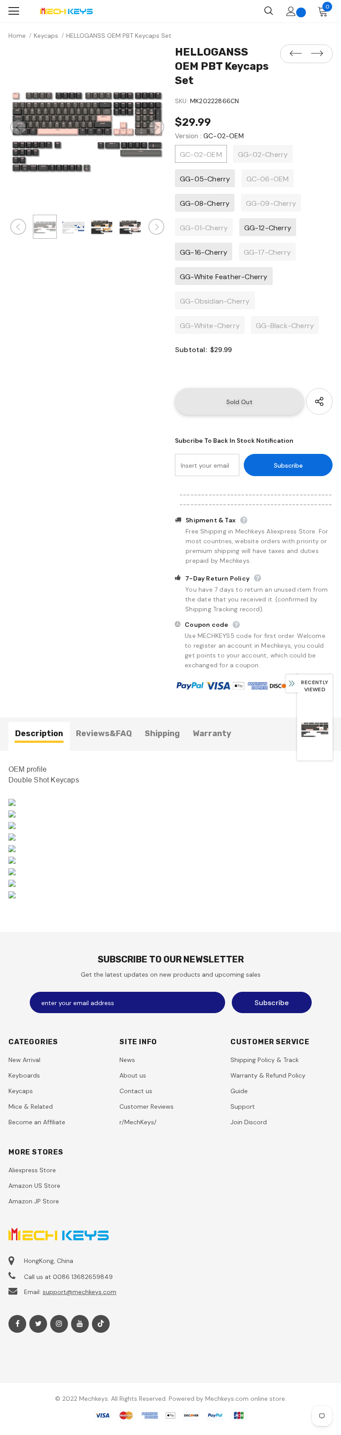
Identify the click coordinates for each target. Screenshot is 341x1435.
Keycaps (46, 36)
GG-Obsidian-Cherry (215, 301)
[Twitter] (38, 1324)
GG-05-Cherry (205, 179)
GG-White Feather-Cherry (224, 276)
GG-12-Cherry (267, 227)
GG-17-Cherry (267, 252)
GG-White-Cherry (210, 325)
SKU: (181, 101)
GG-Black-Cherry (285, 325)
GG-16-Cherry (203, 252)
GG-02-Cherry (263, 154)
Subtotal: (191, 349)
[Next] (156, 127)
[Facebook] (17, 1324)
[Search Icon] (268, 11)
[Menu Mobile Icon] (13, 11)
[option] (87, 127)
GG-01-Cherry (204, 227)
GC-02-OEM (201, 154)
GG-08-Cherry (205, 203)
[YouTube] (80, 1324)
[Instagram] (59, 1324)
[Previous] (18, 127)
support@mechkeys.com (79, 1292)
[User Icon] (291, 11)
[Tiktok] (101, 1324)
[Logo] (66, 10)
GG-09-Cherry (271, 203)
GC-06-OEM (267, 179)
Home (17, 36)
